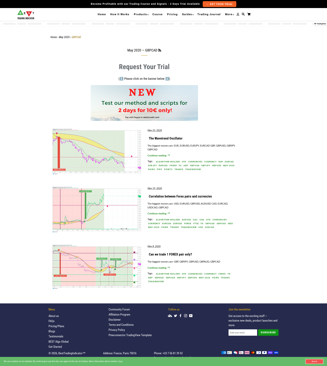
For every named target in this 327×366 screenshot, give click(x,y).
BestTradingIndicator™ (71, 353)
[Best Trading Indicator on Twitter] (176, 316)
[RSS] (159, 50)
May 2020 (64, 37)
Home (102, 14)
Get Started (55, 346)
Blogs (52, 331)
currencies (195, 162)
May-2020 (229, 166)
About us (54, 316)
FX (180, 166)
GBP (186, 166)
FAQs (51, 321)
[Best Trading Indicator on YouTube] (191, 316)
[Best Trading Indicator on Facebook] (181, 316)
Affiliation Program (119, 314)
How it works (119, 14)
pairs (151, 169)
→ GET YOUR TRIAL (219, 4)
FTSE (196, 224)
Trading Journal (209, 14)
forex (173, 166)
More (228, 14)
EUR (221, 162)
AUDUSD (186, 220)
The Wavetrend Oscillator (166, 138)
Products (140, 14)
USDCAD (209, 227)
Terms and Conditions (121, 325)
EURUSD (163, 166)
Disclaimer (115, 319)
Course (157, 14)
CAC (195, 220)
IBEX (230, 224)
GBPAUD (159, 278)
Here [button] (120, 361)
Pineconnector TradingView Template (130, 335)
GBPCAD (195, 166)
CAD (202, 220)
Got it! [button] (314, 361)
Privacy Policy (117, 330)
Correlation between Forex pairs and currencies (180, 196)
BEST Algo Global (59, 341)
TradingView (193, 169)
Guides (187, 14)
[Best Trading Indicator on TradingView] (171, 316)
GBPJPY (205, 166)
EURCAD (229, 162)
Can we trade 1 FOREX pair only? (170, 254)
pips (159, 169)
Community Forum (119, 309)
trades (178, 169)
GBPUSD (216, 166)
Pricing (172, 14)
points (168, 169)
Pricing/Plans (56, 326)
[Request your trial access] (144, 120)
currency (210, 162)
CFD (184, 162)
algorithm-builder (168, 162)
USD (200, 227)
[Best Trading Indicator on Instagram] (186, 316)
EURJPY (152, 166)
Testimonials (56, 336)
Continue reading (157, 155)
